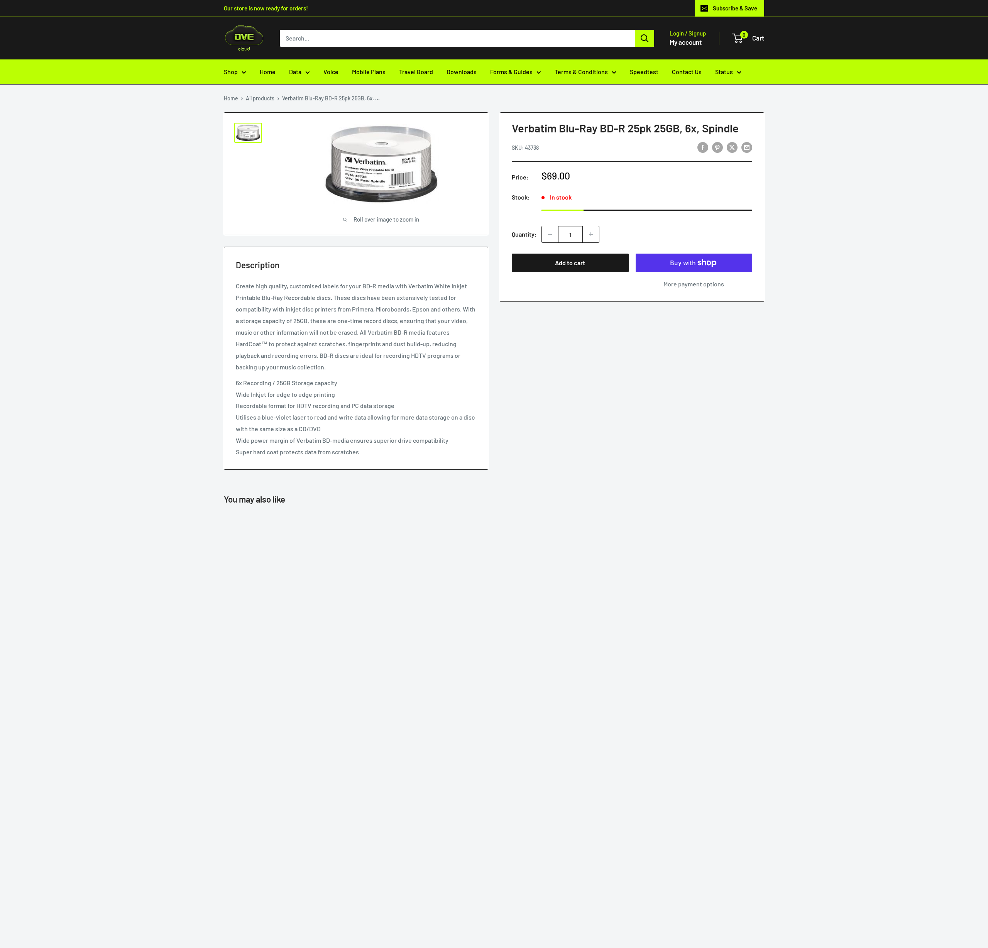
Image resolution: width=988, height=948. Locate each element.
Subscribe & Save (735, 8)
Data (295, 71)
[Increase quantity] (591, 234)
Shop (231, 71)
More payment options (693, 284)
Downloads (462, 71)
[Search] (644, 38)
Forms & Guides (511, 71)
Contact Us (687, 71)
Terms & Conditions (581, 71)
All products (260, 98)
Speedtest (644, 71)
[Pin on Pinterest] (717, 147)
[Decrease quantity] (550, 234)
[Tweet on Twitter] (732, 147)
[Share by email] (746, 147)
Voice (330, 71)
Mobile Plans (369, 71)
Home (268, 71)
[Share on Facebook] (702, 147)
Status (724, 71)
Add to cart (570, 262)
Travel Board (416, 71)
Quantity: (524, 234)
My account (686, 42)
